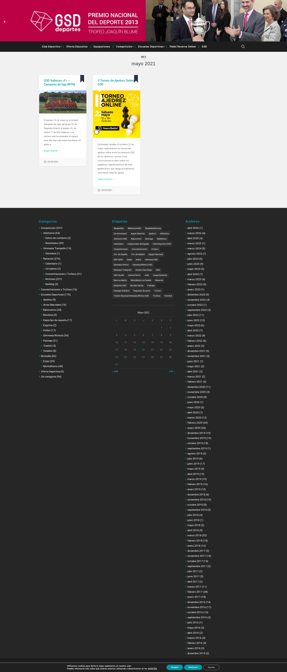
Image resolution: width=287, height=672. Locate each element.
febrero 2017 (194, 591)
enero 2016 (193, 648)
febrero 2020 (194, 422)
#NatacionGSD (134, 228)
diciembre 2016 (196, 602)
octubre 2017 (195, 561)
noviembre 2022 (196, 299)
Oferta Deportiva (50, 371)
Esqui (46, 361)
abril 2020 (193, 412)
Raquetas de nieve (141, 290)
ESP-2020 (118, 259)
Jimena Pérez (134, 275)
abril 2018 (193, 530)
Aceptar (174, 667)
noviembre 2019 (196, 438)
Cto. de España (120, 254)
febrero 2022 (194, 340)
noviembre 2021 (196, 356)
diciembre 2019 (196, 432)
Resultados (51, 243)
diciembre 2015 (196, 653)
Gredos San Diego (143, 270)
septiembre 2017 (197, 566)
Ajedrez (47, 299)
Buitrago (149, 239)
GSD (204, 46)
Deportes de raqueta (55, 320)
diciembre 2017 (196, 550)
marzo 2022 (194, 335)
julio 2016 (193, 622)
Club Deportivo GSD (162, 244)
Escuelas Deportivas (151, 46)
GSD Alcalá (119, 275)
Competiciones (121, 249)
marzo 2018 (194, 535)
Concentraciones (139, 249)
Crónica (154, 249)
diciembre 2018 (196, 494)
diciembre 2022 (196, 294)
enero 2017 (193, 596)
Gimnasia (50, 253)
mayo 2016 (193, 627)
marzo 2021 (194, 376)
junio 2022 (193, 320)
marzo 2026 (194, 233)
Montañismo (50, 366)
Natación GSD (120, 285)
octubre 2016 (195, 612)
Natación (48, 258)
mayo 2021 (193, 366)
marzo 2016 (194, 637)
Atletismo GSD (120, 239)
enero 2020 (193, 427)
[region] (143, 22)
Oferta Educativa (77, 46)
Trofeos (156, 296)
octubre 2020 (195, 397)
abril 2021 (193, 371)
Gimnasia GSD (151, 259)
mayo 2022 (193, 325)
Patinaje (47, 340)
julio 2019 (193, 458)
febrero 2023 (194, 284)
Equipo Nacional (156, 254)
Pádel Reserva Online (183, 46)
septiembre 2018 (197, 509)
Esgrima (47, 325)
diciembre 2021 (196, 350)
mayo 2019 (193, 468)
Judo (146, 275)
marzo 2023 (194, 279)
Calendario (51, 263)
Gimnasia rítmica (121, 264)
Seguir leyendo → (52, 151)
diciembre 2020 (196, 386)
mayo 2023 (193, 268)
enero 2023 (193, 289)
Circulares (51, 268)
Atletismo (49, 233)
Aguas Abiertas (138, 233)
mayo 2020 (193, 407)
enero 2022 (193, 345)
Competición (124, 46)
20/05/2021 (106, 190)
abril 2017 (193, 581)
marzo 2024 (194, 248)
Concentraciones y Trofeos (60, 273)
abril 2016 (193, 632)
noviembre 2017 (196, 555)
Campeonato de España (138, 244)
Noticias (50, 278)
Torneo (157, 290)
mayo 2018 (193, 525)
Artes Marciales (52, 304)
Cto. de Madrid (138, 254)
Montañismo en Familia (141, 280)
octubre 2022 (195, 304)
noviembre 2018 (196, 499)
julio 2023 (193, 258)
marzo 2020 (194, 417)
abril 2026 (193, 227)
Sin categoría (48, 376)
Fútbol (46, 330)
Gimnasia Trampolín (54, 248)
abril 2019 (193, 473)
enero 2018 (193, 545)
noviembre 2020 (196, 391)
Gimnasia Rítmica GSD (142, 264)
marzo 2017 (194, 586)
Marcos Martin (120, 280)
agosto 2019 (194, 453)
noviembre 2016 (196, 607)
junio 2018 (193, 520)
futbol (138, 259)
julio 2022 (193, 315)
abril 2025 (193, 238)
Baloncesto (49, 309)
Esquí (129, 259)
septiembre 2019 (197, 448)
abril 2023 (193, 274)
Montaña (46, 356)
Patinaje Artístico (121, 290)
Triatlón (47, 345)
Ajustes (211, 667)
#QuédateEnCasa (153, 228)
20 (143, 349)
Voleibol (47, 350)
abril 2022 (193, 330)
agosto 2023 (194, 253)
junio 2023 (193, 263)
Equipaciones (102, 46)
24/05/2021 (52, 162)
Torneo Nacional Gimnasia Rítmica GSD (131, 296)
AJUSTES (152, 668)
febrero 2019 (194, 484)
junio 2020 (193, 402)
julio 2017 (193, 571)
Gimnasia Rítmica (53, 335)
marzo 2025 (194, 243)
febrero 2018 (194, 540)
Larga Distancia (160, 275)
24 (116, 357)
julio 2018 (193, 515)
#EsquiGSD (119, 228)
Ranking (49, 284)
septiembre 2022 (197, 309)
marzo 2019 (194, 479)
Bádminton (162, 239)
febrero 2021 (194, 381)
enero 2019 (193, 489)
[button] (4, 21)
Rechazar (193, 667)
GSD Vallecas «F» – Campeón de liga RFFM (59, 82)
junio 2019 (193, 463)
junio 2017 (193, 576)
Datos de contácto (56, 237)
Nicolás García (136, 285)
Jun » (172, 371)
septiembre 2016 (197, 617)
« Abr (115, 371)
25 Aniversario (120, 233)
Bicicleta (48, 314)
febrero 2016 (194, 642)
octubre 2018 (195, 504)
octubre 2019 (195, 443)
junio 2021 (193, 361)
